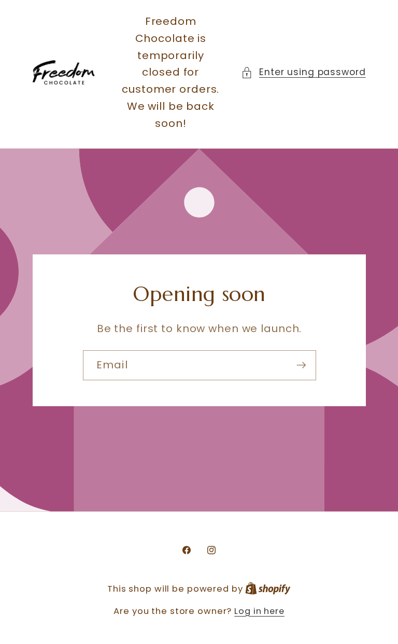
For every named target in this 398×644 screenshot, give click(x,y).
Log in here (259, 611)
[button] (303, 72)
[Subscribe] (301, 365)
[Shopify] (268, 589)
